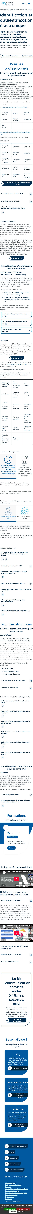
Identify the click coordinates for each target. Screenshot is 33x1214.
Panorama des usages (12, 1191)
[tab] (8, 466)
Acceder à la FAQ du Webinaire (10, 962)
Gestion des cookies (11, 1195)
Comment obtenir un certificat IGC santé (13, 680)
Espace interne (9, 1197)
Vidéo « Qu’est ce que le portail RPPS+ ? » (13, 583)
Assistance (13, 1158)
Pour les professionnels (10, 56)
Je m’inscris (12, 848)
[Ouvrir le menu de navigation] (30, 3)
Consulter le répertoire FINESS (10, 794)
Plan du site (8, 1199)
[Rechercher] (25, 3)
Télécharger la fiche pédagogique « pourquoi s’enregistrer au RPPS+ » (14, 572)
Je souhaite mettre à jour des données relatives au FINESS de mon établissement (15, 801)
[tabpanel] (16, 484)
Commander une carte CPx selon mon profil (18, 183)
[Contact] (23, 3)
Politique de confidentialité (13, 1185)
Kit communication (16, 1170)
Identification (12, 836)
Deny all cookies (23, 1209)
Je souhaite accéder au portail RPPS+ (11, 566)
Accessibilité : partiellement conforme (16, 1189)
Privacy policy (21, 1211)
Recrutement (14, 1164)
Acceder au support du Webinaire (11, 900)
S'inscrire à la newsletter (18, 1146)
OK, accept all (10, 1209)
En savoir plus (17, 258)
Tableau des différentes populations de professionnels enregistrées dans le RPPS (13, 207)
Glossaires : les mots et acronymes (16, 1193)
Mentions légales (10, 1183)
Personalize (13, 1211)
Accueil (1, 9)
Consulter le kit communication (18, 1020)
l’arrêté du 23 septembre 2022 (21, 789)
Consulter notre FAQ (20, 1068)
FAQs (12, 1152)
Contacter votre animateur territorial (20, 1095)
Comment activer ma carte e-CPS (10, 201)
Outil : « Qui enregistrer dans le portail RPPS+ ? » (15, 610)
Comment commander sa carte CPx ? (12, 194)
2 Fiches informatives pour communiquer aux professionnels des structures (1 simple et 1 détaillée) (14, 553)
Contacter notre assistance (20, 1125)
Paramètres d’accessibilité (13, 1201)
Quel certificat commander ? (9, 687)
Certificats (8, 1187)
